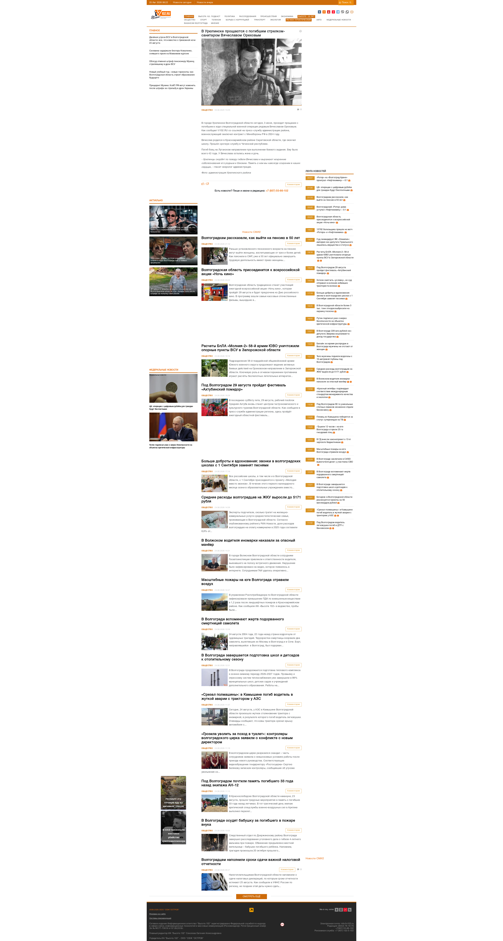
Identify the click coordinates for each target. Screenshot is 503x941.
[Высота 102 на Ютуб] (328, 12)
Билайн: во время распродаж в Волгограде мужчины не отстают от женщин (335, 346)
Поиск (345, 3)
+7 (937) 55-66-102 (277, 191)
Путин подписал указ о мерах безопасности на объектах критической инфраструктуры (332, 321)
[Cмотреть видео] (320, 261)
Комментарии (293, 184)
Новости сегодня (182, 3)
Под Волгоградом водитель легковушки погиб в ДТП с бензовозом (331, 525)
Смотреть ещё (251, 897)
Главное (154, 31)
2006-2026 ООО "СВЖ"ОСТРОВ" (164, 910)
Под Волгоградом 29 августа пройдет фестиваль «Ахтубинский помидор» (334, 270)
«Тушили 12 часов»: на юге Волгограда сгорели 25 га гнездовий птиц (330, 429)
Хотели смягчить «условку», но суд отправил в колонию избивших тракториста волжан (334, 283)
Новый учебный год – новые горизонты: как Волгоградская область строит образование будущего (172, 75)
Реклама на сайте (157, 914)
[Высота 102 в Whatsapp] (347, 12)
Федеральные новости (163, 370)
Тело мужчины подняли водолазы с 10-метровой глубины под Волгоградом (334, 359)
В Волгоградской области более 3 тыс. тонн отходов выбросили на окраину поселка (334, 308)
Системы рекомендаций (160, 918)
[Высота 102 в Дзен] (333, 12)
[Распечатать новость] (300, 31)
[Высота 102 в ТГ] (338, 12)
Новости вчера (205, 3)
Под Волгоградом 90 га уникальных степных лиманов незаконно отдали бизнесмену (335, 407)
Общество (207, 110)
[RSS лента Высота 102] (349, 910)
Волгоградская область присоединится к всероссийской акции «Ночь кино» (333, 220)
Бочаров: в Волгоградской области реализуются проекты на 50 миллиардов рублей (334, 500)
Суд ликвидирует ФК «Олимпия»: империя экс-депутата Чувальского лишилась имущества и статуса (335, 242)
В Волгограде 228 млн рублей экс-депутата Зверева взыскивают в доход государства (334, 334)
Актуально (156, 201)
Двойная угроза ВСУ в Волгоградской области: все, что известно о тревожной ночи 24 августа (172, 40)
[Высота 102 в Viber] (342, 12)
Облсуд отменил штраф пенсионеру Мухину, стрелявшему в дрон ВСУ (172, 63)
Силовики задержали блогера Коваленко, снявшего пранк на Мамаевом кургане (170, 52)
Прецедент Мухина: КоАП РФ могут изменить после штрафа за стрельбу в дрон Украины (172, 87)
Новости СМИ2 (251, 232)
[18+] (352, 12)
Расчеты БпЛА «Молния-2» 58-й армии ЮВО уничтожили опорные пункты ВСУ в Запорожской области (335, 255)
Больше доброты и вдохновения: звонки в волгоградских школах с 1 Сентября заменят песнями (335, 296)
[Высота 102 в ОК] (324, 12)
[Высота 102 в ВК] (319, 12)
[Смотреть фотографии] (349, 180)
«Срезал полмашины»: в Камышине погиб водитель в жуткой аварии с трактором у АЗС (335, 513)
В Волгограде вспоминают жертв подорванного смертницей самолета (334, 474)
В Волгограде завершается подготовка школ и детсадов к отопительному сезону (332, 487)
